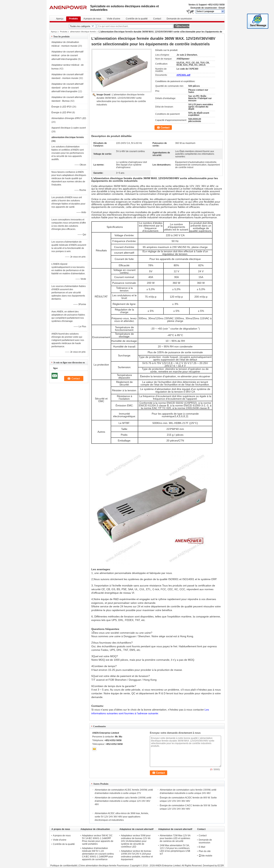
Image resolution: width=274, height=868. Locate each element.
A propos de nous (92, 18)
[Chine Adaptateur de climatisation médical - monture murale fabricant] (69, 7)
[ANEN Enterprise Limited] (222, 11)
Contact (157, 18)
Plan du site (205, 851)
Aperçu (59, 18)
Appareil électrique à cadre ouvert (68, 128)
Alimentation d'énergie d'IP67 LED (68, 118)
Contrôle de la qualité (137, 18)
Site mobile (206, 855)
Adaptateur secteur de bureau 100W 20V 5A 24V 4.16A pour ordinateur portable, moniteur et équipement (137, 855)
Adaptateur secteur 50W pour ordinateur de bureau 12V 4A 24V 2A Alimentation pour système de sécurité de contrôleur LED (136, 841)
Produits (73, 18)
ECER (221, 865)
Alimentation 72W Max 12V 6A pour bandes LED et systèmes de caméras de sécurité (175, 838)
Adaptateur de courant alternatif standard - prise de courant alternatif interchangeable (67, 88)
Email (222, 8)
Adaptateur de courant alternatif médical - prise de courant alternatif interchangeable (67, 55)
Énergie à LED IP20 (61, 106)
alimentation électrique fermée (83, 32)
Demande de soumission (203, 8)
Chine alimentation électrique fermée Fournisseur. (104, 865)
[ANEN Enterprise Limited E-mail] (94, 749)
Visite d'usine (113, 18)
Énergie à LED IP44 (61, 112)
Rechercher (183, 26)
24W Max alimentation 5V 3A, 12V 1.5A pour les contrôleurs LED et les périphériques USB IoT (175, 849)
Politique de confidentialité (63, 865)
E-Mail (202, 847)
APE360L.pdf (183, 75)
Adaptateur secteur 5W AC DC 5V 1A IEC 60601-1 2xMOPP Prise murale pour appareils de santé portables (97, 839)
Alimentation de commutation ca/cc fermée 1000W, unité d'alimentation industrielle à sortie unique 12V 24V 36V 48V (123, 801)
